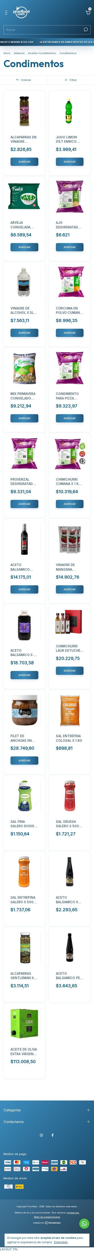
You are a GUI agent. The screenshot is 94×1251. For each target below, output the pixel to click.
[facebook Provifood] (52, 1135)
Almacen (19, 53)
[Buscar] (85, 29)
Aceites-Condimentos (42, 53)
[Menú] (6, 13)
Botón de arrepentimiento (47, 1217)
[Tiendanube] (47, 1223)
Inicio (6, 53)
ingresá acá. (73, 1212)
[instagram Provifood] (41, 1135)
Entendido (61, 1242)
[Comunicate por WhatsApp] (84, 1223)
